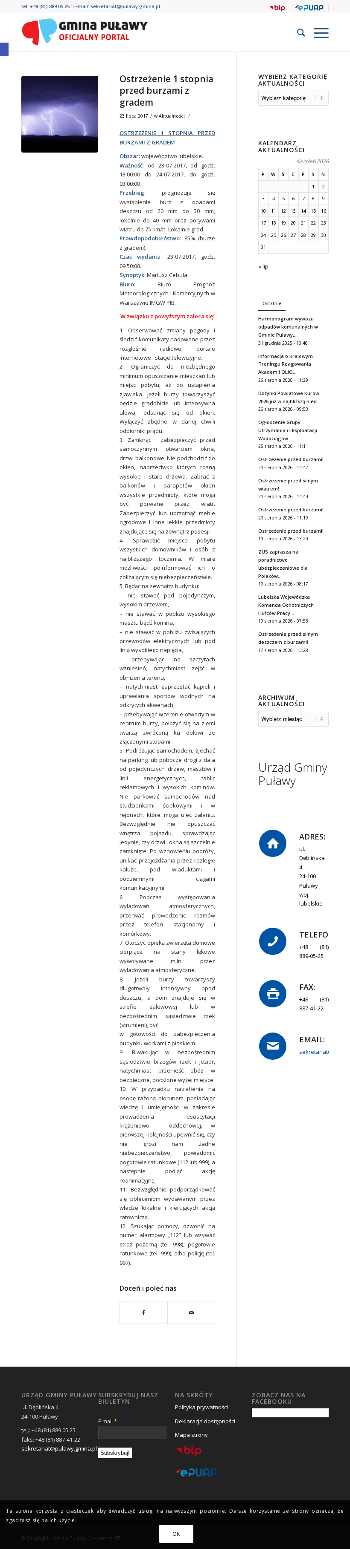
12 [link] (283, 211)
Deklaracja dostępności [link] (205, 1421)
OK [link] (176, 1533)
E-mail (107, 1421)
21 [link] (303, 222)
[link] (4, 49)
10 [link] (263, 211)
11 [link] (273, 211)
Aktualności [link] (172, 116)
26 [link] (283, 235)
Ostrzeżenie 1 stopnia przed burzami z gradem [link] (166, 90)
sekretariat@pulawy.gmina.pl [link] (125, 6)
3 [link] (263, 198)
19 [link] (283, 222)
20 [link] (293, 222)
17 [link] (263, 222)
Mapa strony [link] (191, 1435)
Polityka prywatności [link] (201, 1407)
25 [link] (273, 235)
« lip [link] (263, 266)
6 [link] (293, 198)
